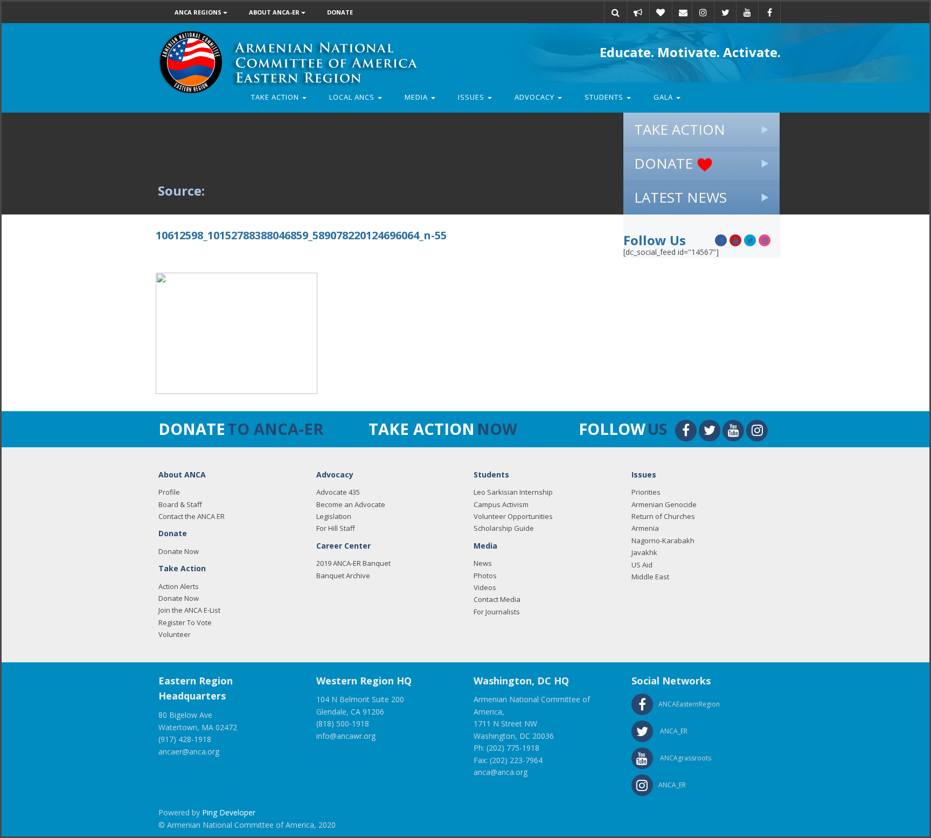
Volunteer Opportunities (513, 516)
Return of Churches (663, 516)
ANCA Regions (199, 12)
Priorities (646, 492)
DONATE (665, 163)
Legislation (333, 516)
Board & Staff (180, 504)
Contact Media (497, 599)
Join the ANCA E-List (189, 610)
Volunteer (174, 634)
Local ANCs (353, 97)
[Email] (683, 12)
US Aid (641, 565)
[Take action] (638, 12)
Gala (664, 97)
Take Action (276, 97)
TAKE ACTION (679, 129)
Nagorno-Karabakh (662, 540)
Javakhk (644, 552)
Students (605, 97)
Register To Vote (185, 622)
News (483, 563)
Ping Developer (228, 812)
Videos (485, 587)
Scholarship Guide (504, 528)
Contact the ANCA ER (191, 516)
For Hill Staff (335, 528)
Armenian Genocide (664, 504)
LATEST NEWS (680, 197)
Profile (169, 492)
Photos (485, 575)
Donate (340, 12)
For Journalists (497, 612)
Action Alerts (178, 586)
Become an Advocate (350, 504)
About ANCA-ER (275, 12)
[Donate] (660, 12)
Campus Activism (501, 504)
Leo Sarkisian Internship (513, 492)
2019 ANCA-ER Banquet (353, 563)
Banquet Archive (343, 575)
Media (417, 97)
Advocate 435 (338, 492)
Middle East (650, 576)
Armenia (645, 528)
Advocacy (536, 97)
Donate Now (178, 551)
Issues (472, 97)
